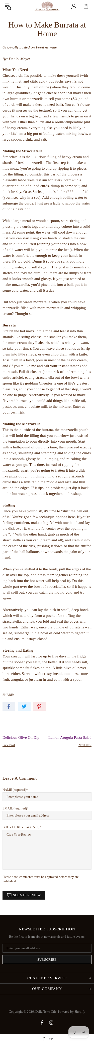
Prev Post (9, 745)
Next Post (84, 745)
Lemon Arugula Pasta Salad (69, 737)
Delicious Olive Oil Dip (21, 737)
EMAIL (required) (15, 808)
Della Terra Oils (47, 6)
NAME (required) (14, 790)
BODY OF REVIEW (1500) (21, 827)
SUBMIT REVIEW (27, 895)
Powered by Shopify (71, 1011)
